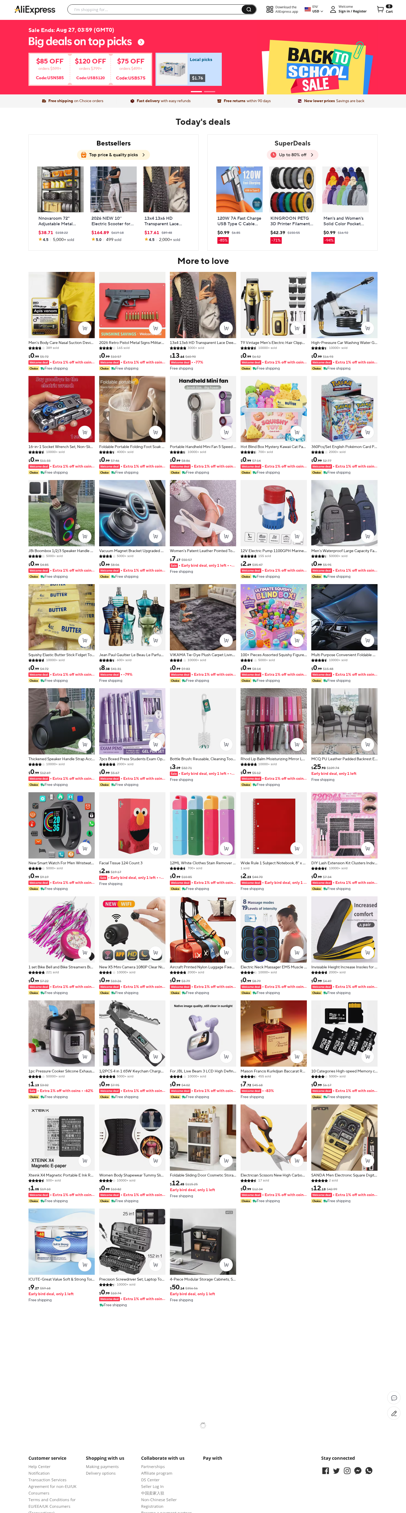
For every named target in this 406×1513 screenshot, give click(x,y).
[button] (249, 9)
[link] (81, 71)
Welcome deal (203, 45)
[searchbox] (157, 9)
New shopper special (203, 55)
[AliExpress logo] (34, 9)
